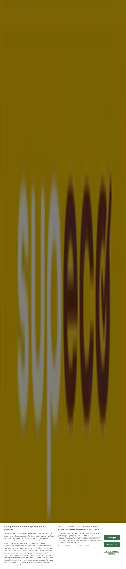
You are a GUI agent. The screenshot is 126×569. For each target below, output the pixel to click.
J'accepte (112, 538)
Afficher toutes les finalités (111, 553)
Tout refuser (112, 545)
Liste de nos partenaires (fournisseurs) (73, 545)
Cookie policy (37, 565)
